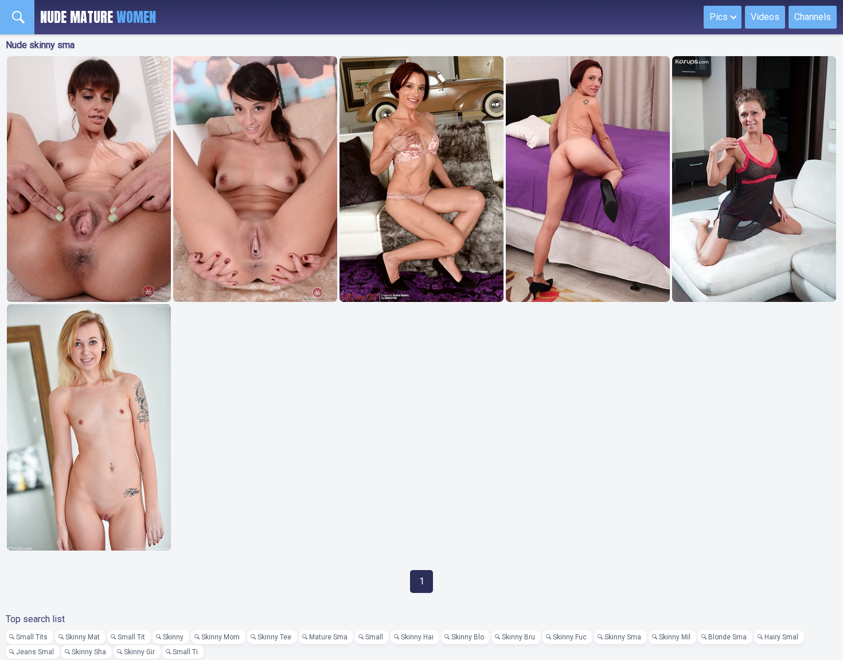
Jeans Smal (35, 652)
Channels (812, 16)
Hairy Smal (781, 637)
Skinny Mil (674, 637)
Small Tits (32, 637)
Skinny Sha (89, 652)
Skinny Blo (467, 637)
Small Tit (131, 637)
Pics (718, 16)
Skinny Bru (518, 637)
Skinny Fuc (570, 637)
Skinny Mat (82, 637)
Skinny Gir (139, 652)
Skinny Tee (274, 637)
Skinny (173, 637)
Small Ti (185, 652)
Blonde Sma (727, 637)
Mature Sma (328, 637)
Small (374, 637)
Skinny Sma (622, 637)
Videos (765, 16)
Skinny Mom (220, 637)
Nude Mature (98, 17)
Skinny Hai (417, 637)
